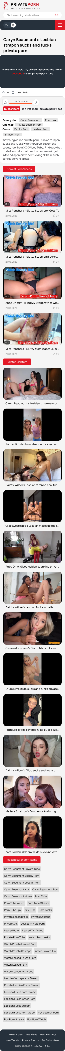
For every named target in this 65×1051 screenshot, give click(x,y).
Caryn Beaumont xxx (16, 889)
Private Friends (30, 1040)
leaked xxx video (32, 930)
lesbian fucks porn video (19, 1012)
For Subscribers (50, 1040)
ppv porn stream (14, 1019)
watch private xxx (45, 951)
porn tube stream (38, 903)
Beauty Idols (16, 1034)
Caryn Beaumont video (18, 896)
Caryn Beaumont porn (45, 889)
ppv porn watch (36, 1019)
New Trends (12, 1040)
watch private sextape (17, 951)
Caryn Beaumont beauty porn (21, 876)
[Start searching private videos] (57, 15)
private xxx (11, 923)
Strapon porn (12, 134)
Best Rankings (48, 1034)
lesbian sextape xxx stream (21, 978)
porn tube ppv (12, 910)
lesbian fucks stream (17, 1005)
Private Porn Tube (40, 1046)
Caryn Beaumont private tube (22, 869)
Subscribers (11, 109)
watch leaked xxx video (18, 971)
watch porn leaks (39, 937)
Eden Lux (50, 120)
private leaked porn (16, 917)
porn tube (41, 896)
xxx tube (30, 910)
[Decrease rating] (36, 102)
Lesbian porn (40, 129)
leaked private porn (33, 923)
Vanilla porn (21, 129)
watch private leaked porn (20, 944)
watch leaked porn (15, 964)
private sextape (40, 917)
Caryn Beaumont (30, 120)
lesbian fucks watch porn (19, 999)
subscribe (18, 73)
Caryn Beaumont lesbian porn (22, 882)
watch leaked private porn (20, 958)
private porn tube (14, 937)
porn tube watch (14, 903)
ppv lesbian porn (48, 1012)
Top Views (31, 1034)
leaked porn (11, 930)
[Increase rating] (6, 102)
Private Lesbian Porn (29, 124)
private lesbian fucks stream (21, 985)
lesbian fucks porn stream (20, 992)
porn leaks (45, 910)
